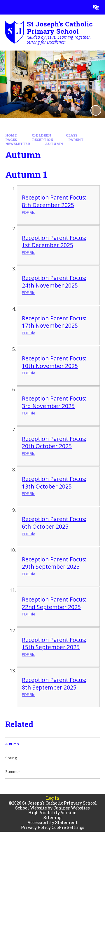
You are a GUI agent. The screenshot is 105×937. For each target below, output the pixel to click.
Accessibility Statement (52, 822)
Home (11, 135)
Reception (42, 139)
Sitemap (52, 817)
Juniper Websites (71, 808)
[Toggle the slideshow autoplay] (95, 110)
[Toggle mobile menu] (7, 7)
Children (41, 135)
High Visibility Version (52, 812)
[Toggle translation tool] (96, 7)
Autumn (54, 143)
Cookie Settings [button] (68, 827)
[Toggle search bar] (81, 7)
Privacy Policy (36, 827)
